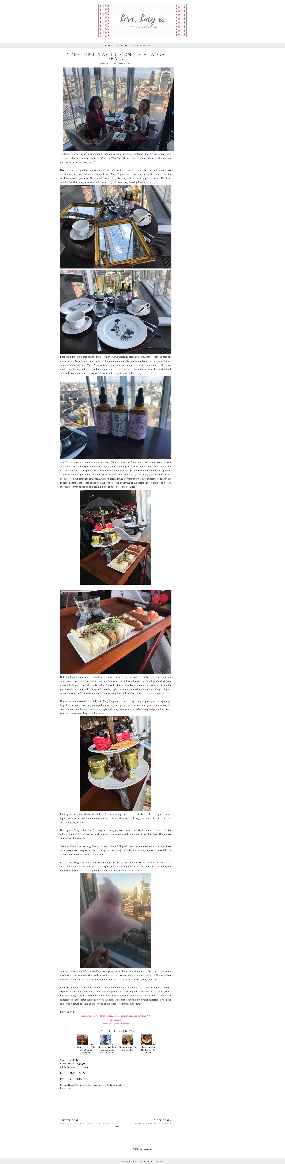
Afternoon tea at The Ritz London (128, 1048)
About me (122, 45)
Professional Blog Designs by (142, 1161)
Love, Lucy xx (146, 1148)
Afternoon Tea (73, 1067)
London (84, 1067)
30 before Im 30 (142, 45)
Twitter (116, 1023)
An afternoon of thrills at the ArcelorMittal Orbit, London (107, 1048)
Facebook (106, 1023)
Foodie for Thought (134, 170)
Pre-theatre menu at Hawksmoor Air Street (148, 1048)
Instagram (125, 1023)
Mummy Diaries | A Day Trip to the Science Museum (86, 1048)
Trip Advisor (116, 1020)
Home (107, 45)
